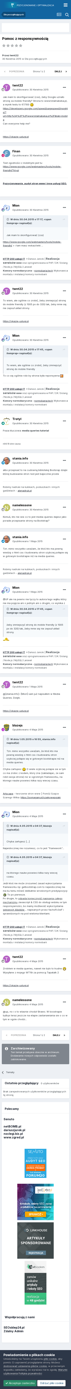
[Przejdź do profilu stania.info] (6, 460)
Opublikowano (30, 89)
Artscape (8, 793)
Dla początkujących (36, 58)
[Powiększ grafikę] (32, 104)
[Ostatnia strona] (66, 71)
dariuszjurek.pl (14, 1130)
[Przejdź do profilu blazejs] (6, 727)
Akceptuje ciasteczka (21, 1383)
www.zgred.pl (14, 1137)
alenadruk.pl (25, 490)
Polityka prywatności (30, 1373)
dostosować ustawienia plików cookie (25, 1366)
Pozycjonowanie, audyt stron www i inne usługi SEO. (35, 183)
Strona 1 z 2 (39, 71)
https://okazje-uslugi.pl (16, 136)
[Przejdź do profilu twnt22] (6, 87)
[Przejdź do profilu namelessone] (6, 507)
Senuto (9, 1119)
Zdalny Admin (13, 1331)
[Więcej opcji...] (64, 87)
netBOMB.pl (12, 1126)
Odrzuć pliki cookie (51, 1383)
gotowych (14, 909)
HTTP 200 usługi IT (14, 258)
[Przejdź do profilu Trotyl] (6, 421)
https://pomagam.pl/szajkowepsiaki (41, 797)
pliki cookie (50, 1358)
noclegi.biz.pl (13, 1134)
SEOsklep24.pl (14, 1327)
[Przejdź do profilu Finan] (6, 153)
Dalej (58, 71)
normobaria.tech (43, 270)
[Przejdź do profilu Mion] (6, 207)
